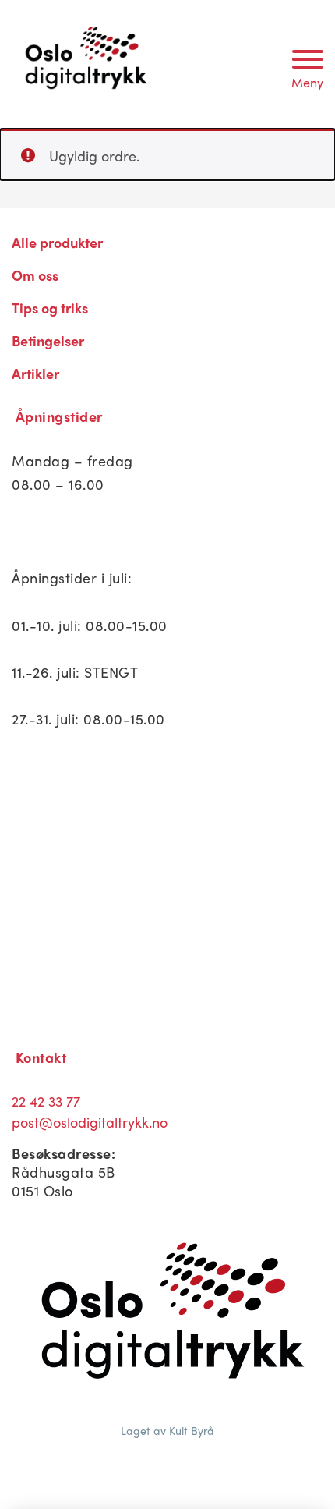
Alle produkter (57, 242)
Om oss (35, 275)
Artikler (35, 373)
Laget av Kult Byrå (167, 1430)
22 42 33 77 (46, 1100)
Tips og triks (50, 307)
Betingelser (48, 340)
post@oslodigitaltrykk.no (90, 1122)
